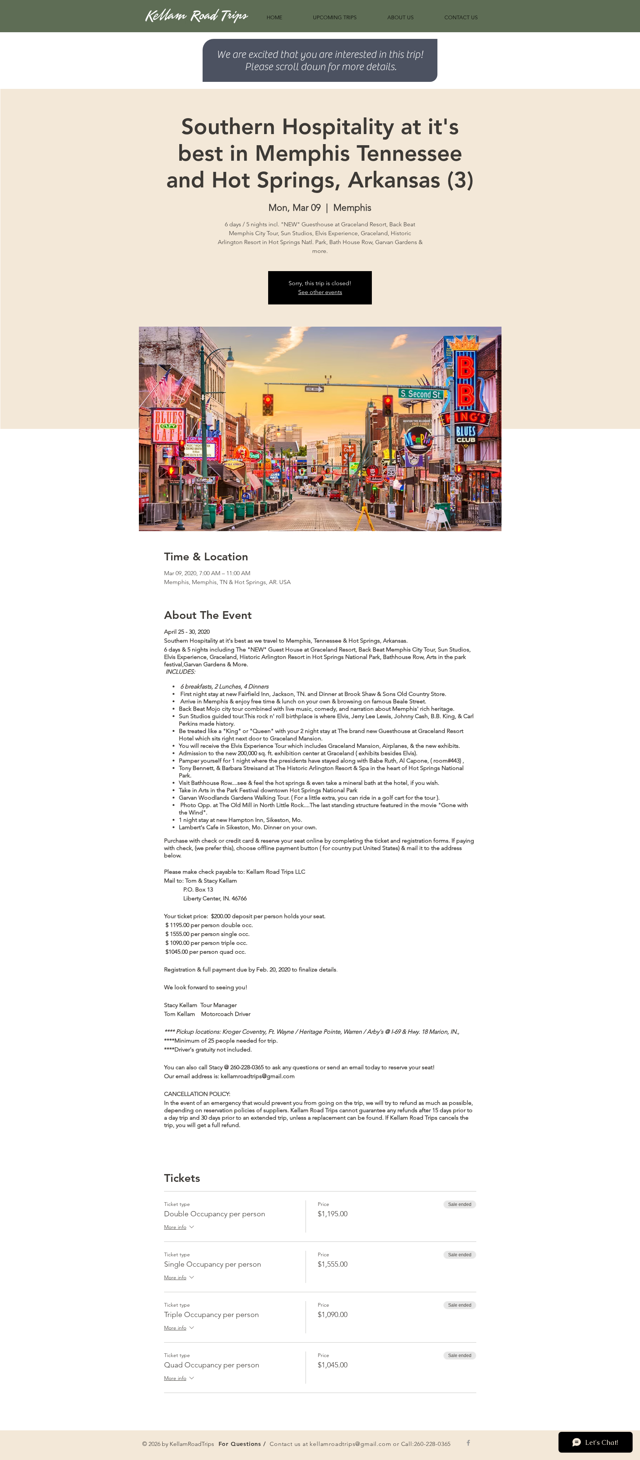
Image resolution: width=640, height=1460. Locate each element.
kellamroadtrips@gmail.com (350, 1443)
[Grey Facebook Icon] (468, 1443)
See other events (320, 292)
